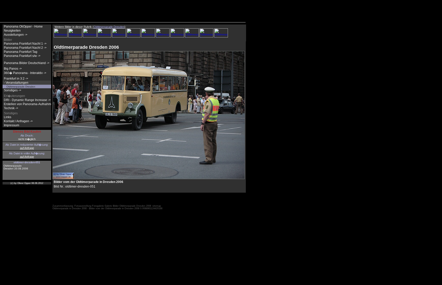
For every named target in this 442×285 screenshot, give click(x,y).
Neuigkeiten (12, 30)
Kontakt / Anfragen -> (18, 121)
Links (7, 117)
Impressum (11, 125)
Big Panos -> (13, 68)
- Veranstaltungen (16, 82)
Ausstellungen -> (15, 34)
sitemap (156, 206)
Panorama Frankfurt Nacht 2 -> (25, 47)
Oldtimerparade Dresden (20, 86)
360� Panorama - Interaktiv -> (25, 73)
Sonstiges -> (12, 90)
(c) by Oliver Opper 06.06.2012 (26, 183)
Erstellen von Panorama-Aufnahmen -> (31, 104)
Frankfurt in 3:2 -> (16, 78)
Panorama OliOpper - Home (23, 26)
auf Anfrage (27, 148)
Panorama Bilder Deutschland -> (26, 63)
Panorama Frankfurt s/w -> (22, 56)
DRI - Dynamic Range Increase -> (27, 100)
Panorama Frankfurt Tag (20, 52)
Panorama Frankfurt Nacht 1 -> (25, 43)
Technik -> (11, 108)
